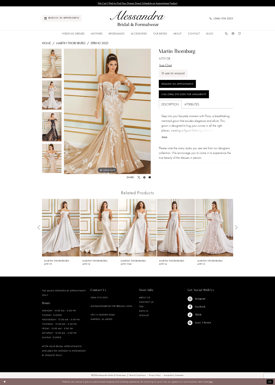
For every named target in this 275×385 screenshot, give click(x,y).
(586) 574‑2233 (99, 297)
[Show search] (226, 34)
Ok (269, 381)
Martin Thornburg (70, 43)
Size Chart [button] (165, 65)
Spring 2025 (99, 43)
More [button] (164, 136)
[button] (233, 34)
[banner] (137, 18)
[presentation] (61, 227)
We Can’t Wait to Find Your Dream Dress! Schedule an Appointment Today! (137, 3)
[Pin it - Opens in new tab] (144, 177)
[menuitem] (62, 18)
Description (170, 104)
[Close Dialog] (4, 381)
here (211, 381)
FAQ (141, 306)
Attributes (191, 104)
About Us (144, 297)
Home (46, 43)
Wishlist (144, 315)
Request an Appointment (177, 83)
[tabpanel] (52, 64)
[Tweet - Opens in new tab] (139, 177)
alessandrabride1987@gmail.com (111, 306)
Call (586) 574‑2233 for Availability (184, 94)
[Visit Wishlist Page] (239, 34)
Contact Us (146, 301)
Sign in (143, 310)
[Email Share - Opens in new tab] (150, 177)
